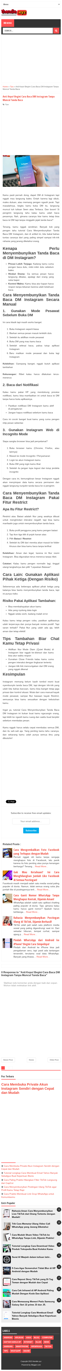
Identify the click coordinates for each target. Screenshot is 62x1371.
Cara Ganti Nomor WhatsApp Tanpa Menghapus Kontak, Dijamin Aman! (36, 897)
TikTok (48, 1346)
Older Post (54, 1060)
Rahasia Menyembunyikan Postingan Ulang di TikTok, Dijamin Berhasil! (36, 920)
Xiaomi (26, 1351)
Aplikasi (19, 1337)
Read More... (41, 866)
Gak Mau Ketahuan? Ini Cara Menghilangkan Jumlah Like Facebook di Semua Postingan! (36, 876)
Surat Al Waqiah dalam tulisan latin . (31, 1257)
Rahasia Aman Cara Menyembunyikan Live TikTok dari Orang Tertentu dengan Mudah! (33, 1214)
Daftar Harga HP (12, 1342)
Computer (47, 1337)
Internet (28, 1342)
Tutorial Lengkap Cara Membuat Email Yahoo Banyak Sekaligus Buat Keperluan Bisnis (34, 1315)
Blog (36, 1337)
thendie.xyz (37, 1361)
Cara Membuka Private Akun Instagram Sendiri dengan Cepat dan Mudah (27, 1088)
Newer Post (8, 1060)
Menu (9, 22)
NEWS (46, 1342)
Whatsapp (15, 1351)
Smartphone (22, 1346)
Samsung (8, 1346)
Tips (7, 104)
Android (8, 1337)
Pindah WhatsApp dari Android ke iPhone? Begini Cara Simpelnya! (36, 942)
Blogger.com (36, 1365)
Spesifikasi (36, 1346)
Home (31, 1060)
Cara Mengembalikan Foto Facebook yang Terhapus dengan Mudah (36, 852)
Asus (28, 1337)
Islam (38, 1342)
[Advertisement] (31, 59)
